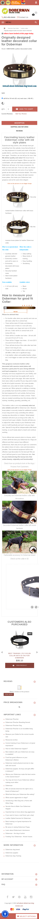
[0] (33, 15)
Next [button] (37, 652)
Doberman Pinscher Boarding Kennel (18, 722)
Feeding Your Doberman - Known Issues (19, 836)
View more (9, 694)
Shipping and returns (19, 127)
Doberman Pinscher (12, 719)
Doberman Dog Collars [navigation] (13, 28)
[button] (35, 22)
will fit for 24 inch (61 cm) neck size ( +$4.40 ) (18, 98)
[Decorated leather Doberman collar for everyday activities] (19, 482)
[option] (19, 71)
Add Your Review (21, 114)
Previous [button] (2, 652)
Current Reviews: (7, 114)
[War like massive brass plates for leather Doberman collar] (17, 226)
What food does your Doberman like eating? (20, 794)
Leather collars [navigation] (24, 28)
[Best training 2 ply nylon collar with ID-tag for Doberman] (19, 640)
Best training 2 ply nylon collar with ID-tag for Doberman (19, 656)
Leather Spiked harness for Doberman (18, 818)
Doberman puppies (12, 853)
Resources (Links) (11, 740)
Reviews (19, 131)
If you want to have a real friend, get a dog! (20, 815)
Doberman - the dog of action (15, 833)
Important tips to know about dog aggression (20, 812)
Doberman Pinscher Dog (14, 725)
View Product (21, 665)
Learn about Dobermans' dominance (18, 830)
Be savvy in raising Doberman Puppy (18, 827)
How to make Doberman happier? (17, 748)
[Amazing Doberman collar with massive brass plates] (19, 542)
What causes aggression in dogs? (17, 797)
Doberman (9, 785)
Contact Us (23, 17)
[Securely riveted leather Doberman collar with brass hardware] (17, 197)
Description (19, 123)
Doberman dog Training (13, 856)
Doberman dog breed (13, 849)
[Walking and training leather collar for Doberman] (19, 512)
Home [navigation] (4, 28)
